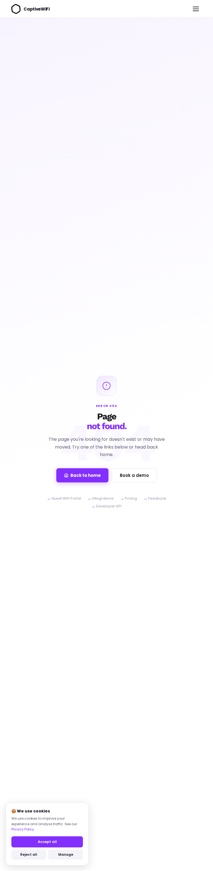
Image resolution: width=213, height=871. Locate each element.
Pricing (131, 498)
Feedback (157, 498)
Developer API (108, 506)
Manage (65, 854)
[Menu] (196, 9)
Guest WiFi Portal (66, 498)
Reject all (28, 854)
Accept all (47, 841)
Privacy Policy (22, 829)
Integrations (103, 498)
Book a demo (134, 475)
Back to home (85, 475)
